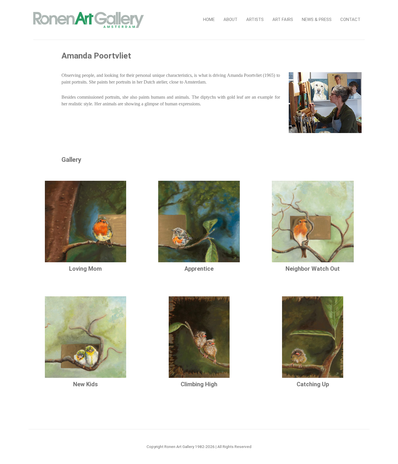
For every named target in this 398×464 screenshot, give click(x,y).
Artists (255, 19)
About (230, 19)
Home (209, 19)
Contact (350, 19)
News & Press (317, 19)
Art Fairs (282, 19)
